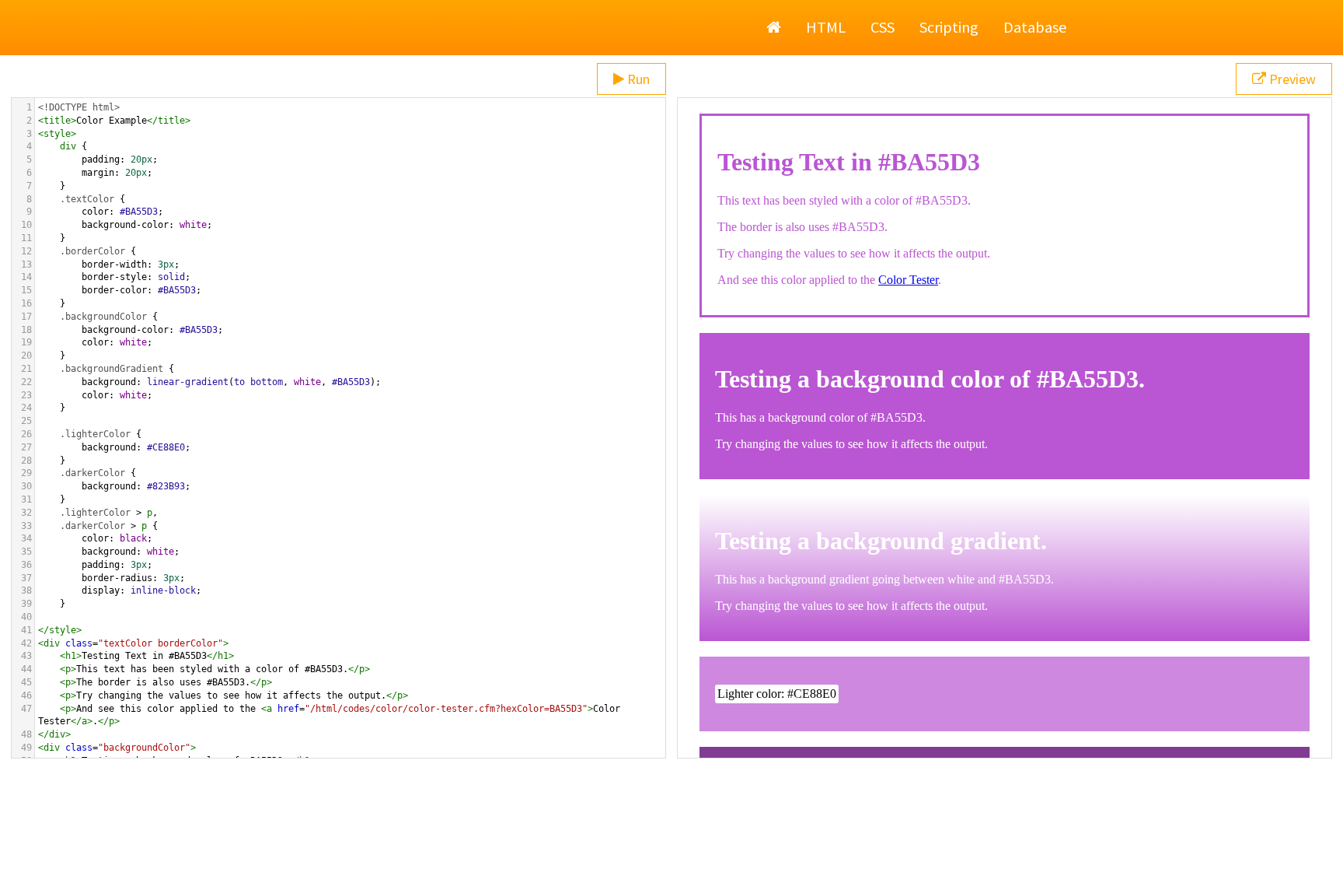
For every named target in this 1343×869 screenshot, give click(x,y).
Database (1034, 27)
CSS (882, 27)
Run (637, 79)
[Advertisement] (671, 830)
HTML (826, 27)
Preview (1291, 79)
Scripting (948, 27)
